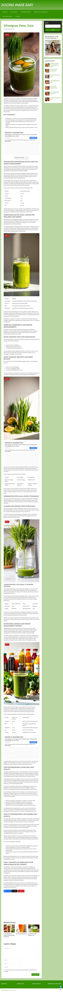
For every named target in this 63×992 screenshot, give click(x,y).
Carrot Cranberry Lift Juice (55, 75)
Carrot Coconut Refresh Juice (53, 70)
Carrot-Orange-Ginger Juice (21, 933)
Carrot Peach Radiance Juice (53, 87)
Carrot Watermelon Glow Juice (54, 93)
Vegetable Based (25, 12)
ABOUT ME (4, 983)
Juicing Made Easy (17, 5)
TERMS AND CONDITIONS (54, 983)
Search (46, 22)
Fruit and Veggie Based (40, 12)
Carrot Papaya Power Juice (55, 81)
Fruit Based (13, 12)
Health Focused (7, 16)
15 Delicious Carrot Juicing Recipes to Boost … (54, 65)
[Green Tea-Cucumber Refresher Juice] (33, 928)
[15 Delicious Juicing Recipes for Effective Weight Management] (9, 928)
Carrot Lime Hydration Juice (55, 98)
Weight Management (10, 29)
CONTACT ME (20, 983)
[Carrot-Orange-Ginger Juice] (21, 928)
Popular (5, 12)
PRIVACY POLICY (36, 983)
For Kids (18, 16)
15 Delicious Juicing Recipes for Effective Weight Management (9, 935)
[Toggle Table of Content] (26, 158)
